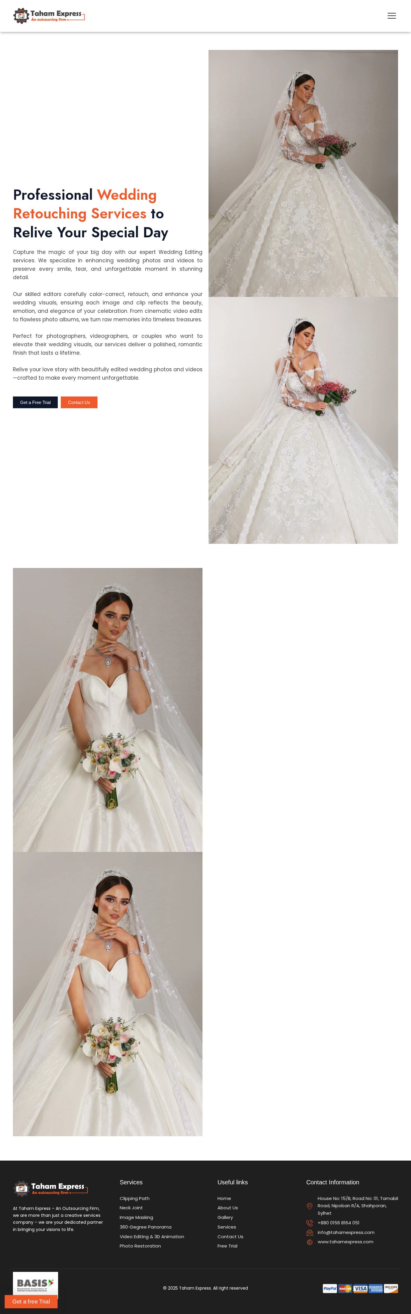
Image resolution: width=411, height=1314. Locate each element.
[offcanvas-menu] (391, 16)
